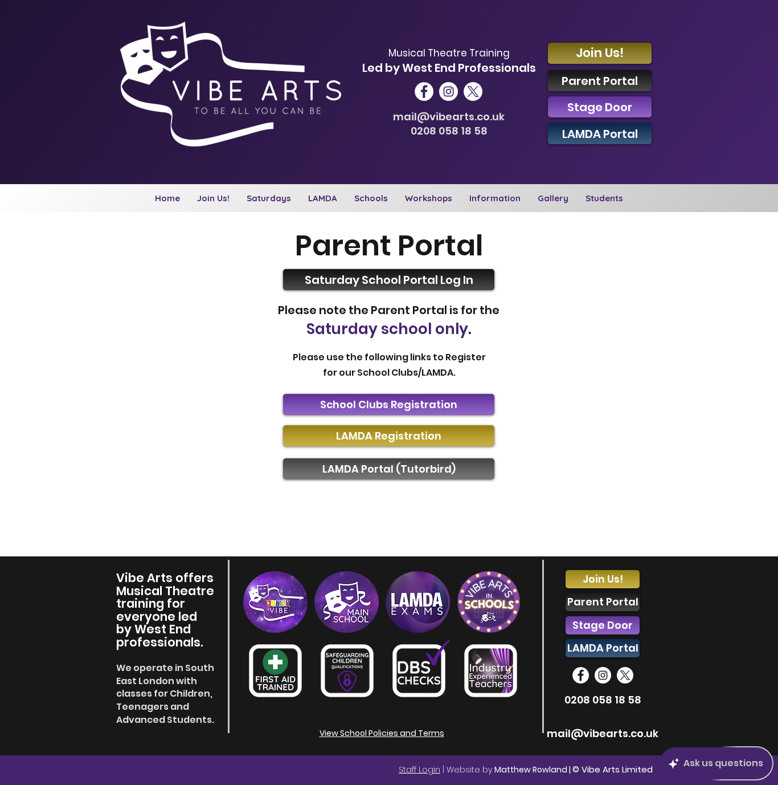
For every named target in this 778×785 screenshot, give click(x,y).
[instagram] (448, 91)
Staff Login (419, 769)
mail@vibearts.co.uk (449, 116)
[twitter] (473, 91)
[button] (269, 198)
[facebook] (424, 91)
